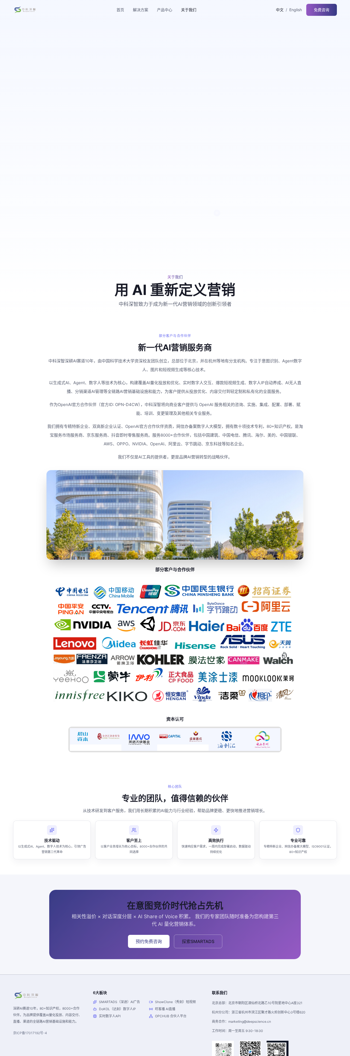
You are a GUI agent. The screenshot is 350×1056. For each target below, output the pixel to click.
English (295, 9)
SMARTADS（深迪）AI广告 (119, 1002)
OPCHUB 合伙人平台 (170, 1016)
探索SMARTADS (198, 941)
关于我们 (188, 9)
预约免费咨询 (149, 941)
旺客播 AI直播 (165, 1009)
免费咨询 (321, 9)
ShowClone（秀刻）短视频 (175, 1002)
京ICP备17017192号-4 (30, 1033)
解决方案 (140, 9)
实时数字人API (110, 1016)
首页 (120, 9)
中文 (280, 9)
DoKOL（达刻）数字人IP (117, 1009)
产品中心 (164, 9)
